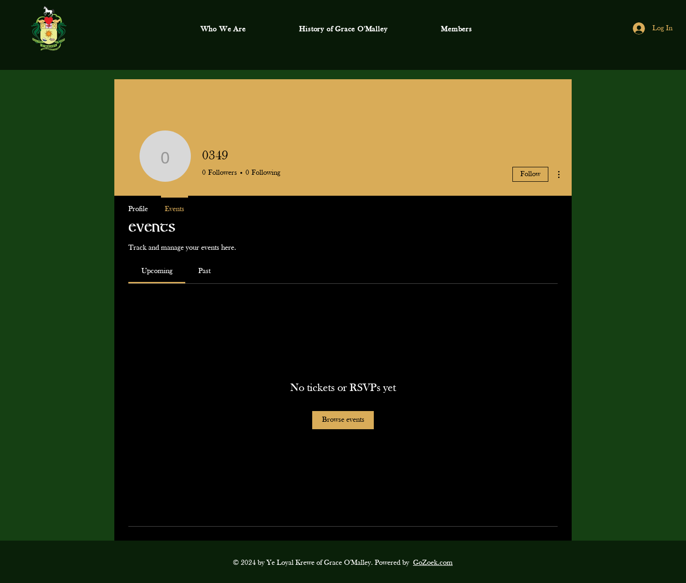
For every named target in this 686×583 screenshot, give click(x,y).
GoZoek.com (433, 563)
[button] (223, 29)
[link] (157, 271)
